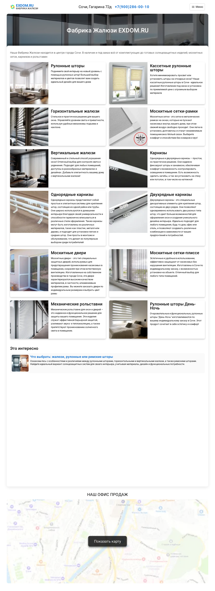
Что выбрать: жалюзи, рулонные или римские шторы (71, 357)
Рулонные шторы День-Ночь (173, 306)
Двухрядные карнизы (171, 194)
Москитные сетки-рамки (174, 111)
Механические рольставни (76, 304)
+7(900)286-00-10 (132, 7)
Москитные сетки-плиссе (174, 252)
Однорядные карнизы (72, 194)
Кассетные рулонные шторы (170, 68)
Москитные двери (68, 252)
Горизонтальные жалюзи (75, 111)
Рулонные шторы (67, 66)
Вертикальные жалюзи (73, 153)
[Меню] (197, 6)
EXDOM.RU (25, 6)
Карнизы (158, 153)
